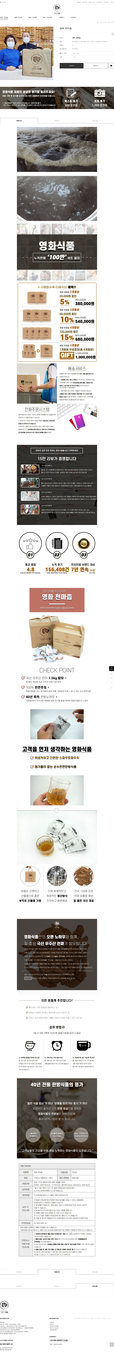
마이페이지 (100, 2)
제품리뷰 (57, 121)
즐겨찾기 (3, 2)
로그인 (79, 2)
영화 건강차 (18, 17)
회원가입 (84, 2)
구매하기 (71, 65)
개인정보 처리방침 (54, 1326)
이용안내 (52, 1322)
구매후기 (61, 17)
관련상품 (95, 121)
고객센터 (73, 17)
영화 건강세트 (47, 17)
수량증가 (77, 57)
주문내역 (106, 2)
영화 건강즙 (4, 17)
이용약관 (52, 1324)
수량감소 (80, 57)
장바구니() (92, 2)
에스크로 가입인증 (54, 1328)
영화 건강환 (32, 17)
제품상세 (19, 121)
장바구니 (96, 65)
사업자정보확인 (53, 1329)
